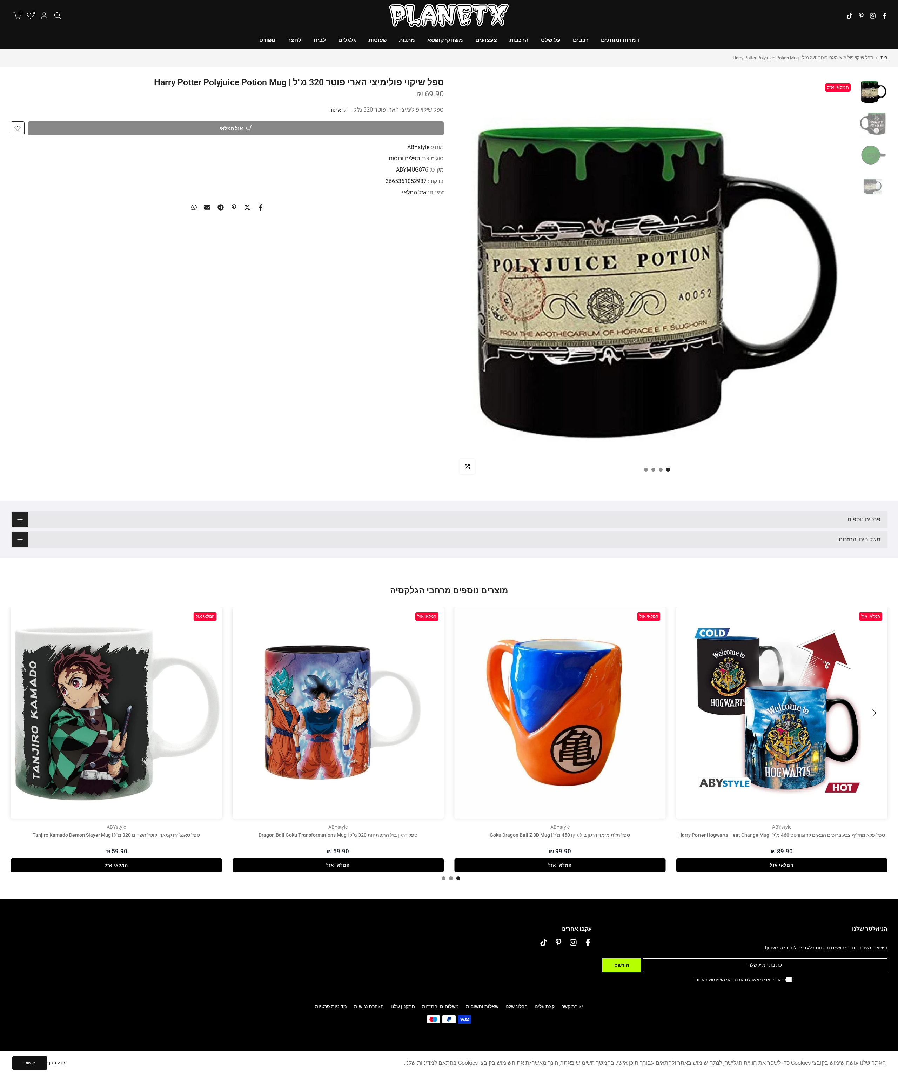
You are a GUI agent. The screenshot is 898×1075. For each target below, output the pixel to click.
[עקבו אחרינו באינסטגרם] (873, 16)
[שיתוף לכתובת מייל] (207, 207)
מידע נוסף (57, 1063)
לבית (320, 40)
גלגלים (347, 40)
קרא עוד (338, 110)
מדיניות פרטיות (331, 1006)
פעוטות (377, 40)
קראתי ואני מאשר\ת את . (740, 979)
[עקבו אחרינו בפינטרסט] (861, 16)
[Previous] (873, 713)
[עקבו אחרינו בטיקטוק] (849, 16)
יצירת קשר (572, 1006)
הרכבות (519, 40)
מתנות (407, 40)
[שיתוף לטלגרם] (220, 207)
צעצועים (486, 40)
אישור (30, 1063)
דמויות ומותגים (620, 40)
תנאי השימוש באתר (716, 979)
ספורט (267, 40)
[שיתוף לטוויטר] (247, 207)
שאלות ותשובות (482, 1006)
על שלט (551, 40)
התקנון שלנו (403, 1006)
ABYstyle (418, 147)
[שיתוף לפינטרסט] (234, 207)
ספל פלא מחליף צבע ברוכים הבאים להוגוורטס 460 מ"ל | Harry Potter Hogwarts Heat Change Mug (781, 835)
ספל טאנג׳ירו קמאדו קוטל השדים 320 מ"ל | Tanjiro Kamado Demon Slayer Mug (116, 835)
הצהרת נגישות (369, 1006)
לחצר (294, 40)
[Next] (24, 713)
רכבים (581, 40)
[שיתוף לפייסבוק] (260, 207)
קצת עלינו (545, 1006)
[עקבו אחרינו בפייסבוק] (884, 16)
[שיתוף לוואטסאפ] (194, 207)
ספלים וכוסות (404, 158)
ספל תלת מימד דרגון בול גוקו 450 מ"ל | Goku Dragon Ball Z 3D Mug (560, 835)
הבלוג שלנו (516, 1006)
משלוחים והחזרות (440, 1006)
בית (883, 57)
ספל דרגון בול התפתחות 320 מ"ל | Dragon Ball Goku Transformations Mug (338, 835)
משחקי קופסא (445, 40)
